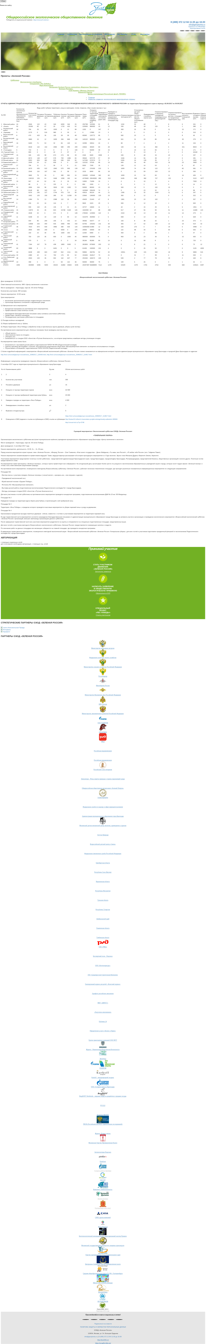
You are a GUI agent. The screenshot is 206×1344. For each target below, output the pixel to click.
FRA (103, 39)
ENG (98, 39)
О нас (133, 34)
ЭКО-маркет (109, 34)
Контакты (145, 34)
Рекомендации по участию (90, 34)
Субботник (72, 34)
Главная (60, 34)
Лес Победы (122, 34)
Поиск (109, 39)
